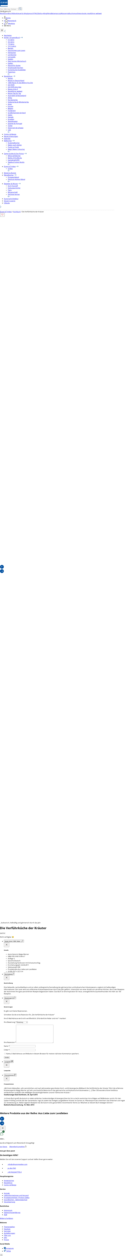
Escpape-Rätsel (13, 177)
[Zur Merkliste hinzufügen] (2, 215)
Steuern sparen (9, 201)
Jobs (5, 1237)
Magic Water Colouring (16, 149)
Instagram (10, 1248)
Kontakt (7, 1193)
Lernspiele (11, 57)
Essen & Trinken (10, 166)
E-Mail (7, 1050)
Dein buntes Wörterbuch (17, 61)
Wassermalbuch (67, 13)
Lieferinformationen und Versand (16, 1195)
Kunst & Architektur (11, 199)
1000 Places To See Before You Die (20, 83)
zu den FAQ (11, 1168)
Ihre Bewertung (10, 1022)
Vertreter (7, 1231)
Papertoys (11, 72)
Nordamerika (13, 100)
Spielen (10, 59)
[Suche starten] (20, 8)
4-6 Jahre (11, 42)
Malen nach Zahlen (15, 145)
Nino (49, 13)
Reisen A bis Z (13, 89)
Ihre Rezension (10, 1042)
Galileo (10, 63)
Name (7, 1046)
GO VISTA (11, 85)
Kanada (10, 117)
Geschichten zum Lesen (16, 50)
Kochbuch (17, 212)
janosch (31, 13)
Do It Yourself (13, 186)
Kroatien (11, 119)
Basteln (10, 48)
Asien (10, 104)
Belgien (10, 108)
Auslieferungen (9, 1233)
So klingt (25, 13)
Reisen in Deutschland (16, 80)
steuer (19, 13)
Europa (10, 106)
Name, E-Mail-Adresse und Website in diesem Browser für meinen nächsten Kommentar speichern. (42, 1054)
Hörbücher (12, 53)
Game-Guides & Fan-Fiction (14, 154)
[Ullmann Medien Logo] (4, 6)
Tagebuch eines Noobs (16, 162)
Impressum (8, 1210)
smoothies (77, 13)
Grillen (10, 169)
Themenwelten (9, 1227)
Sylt (39, 13)
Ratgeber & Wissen (11, 184)
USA (9, 130)
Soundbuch (8, 13)
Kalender (7, 138)
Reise (2, 13)
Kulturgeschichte (14, 188)
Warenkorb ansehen (17, 1147)
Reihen (10, 78)
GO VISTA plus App (14, 87)
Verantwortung (9, 1202)
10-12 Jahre (12, 46)
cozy (59, 13)
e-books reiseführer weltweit (91, 13)
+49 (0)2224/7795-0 (14, 1172)
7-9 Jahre (11, 44)
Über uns (7, 1235)
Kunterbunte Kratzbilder (17, 70)
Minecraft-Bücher (14, 156)
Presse (6, 1240)
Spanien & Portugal (15, 123)
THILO (36, 13)
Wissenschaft (13, 192)
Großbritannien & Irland (17, 113)
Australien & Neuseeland (17, 96)
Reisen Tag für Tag (14, 93)
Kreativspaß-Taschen (15, 68)
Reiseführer (8, 76)
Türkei (10, 126)
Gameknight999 (13, 160)
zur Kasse (3, 1147)
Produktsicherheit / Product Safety (16, 1198)
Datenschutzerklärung (12, 1212)
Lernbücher (12, 55)
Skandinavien (13, 121)
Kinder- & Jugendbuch (12, 38)
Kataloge (7, 1229)
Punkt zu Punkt (13, 147)
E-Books (7, 203)
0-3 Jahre (11, 40)
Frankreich (12, 111)
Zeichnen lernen (14, 194)
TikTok (8, 1251)
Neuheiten (8, 35)
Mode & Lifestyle (10, 173)
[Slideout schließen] (6, 944)
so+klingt (44, 13)
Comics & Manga (10, 134)
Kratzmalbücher (14, 143)
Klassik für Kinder (14, 65)
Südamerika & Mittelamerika (18, 102)
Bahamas (54, 13)
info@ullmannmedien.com (17, 1164)
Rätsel (14, 13)
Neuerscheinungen (11, 136)
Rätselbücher (9, 175)
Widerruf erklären (6, 1218)
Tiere (10, 190)
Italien (10, 115)
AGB (5, 1215)
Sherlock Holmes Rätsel (16, 179)
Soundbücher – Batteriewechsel (15, 1200)
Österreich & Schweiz (15, 128)
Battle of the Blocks (15, 158)
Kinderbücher (9, 1181)
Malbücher (8, 141)
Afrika (10, 98)
